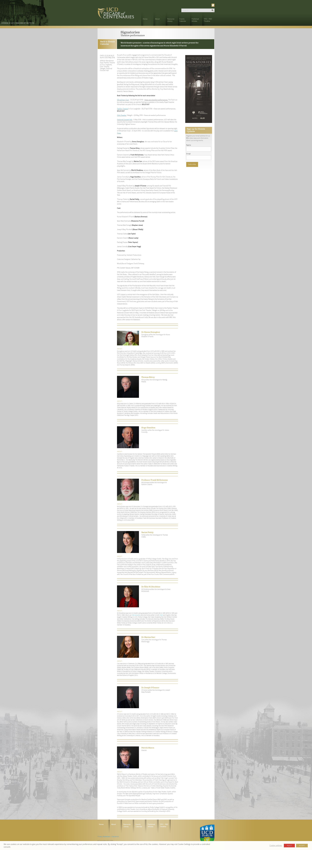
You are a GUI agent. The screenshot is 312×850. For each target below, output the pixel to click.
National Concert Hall (124, 119)
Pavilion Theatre (122, 109)
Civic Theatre (121, 115)
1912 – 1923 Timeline (208, 20)
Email (188, 154)
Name (188, 145)
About (157, 19)
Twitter (213, 5)
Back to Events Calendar (107, 42)
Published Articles (195, 20)
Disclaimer (115, 836)
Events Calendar (182, 20)
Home (145, 19)
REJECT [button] (289, 845)
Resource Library (170, 20)
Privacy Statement (104, 836)
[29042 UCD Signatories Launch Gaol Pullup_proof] (198, 88)
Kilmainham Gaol (123, 100)
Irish (161, 615)
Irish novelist (136, 615)
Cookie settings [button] (275, 845)
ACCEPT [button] (302, 845)
